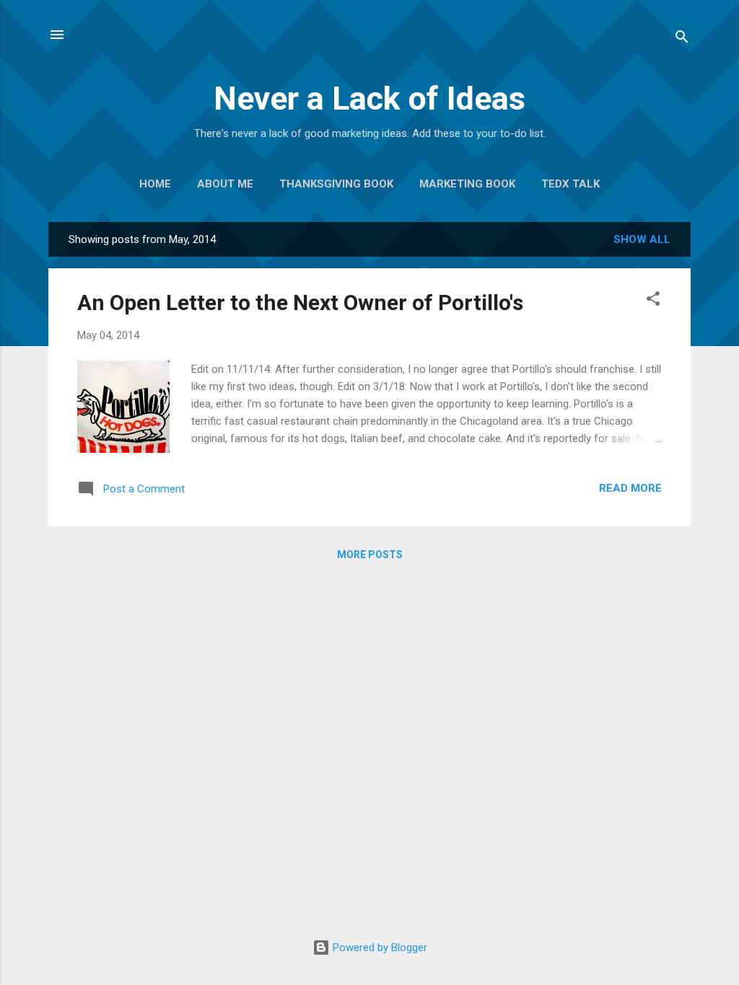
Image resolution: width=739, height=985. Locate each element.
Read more (630, 488)
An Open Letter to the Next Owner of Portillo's (300, 302)
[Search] (682, 39)
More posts (370, 554)
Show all (641, 239)
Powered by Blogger (378, 947)
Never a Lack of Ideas (369, 98)
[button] (653, 301)
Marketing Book (467, 183)
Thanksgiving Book (336, 183)
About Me (225, 183)
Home (155, 183)
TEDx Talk (570, 183)
